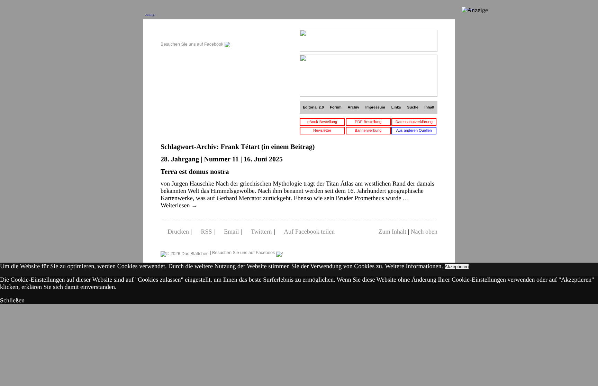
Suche (412, 107)
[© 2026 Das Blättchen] (185, 252)
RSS (206, 231)
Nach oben (424, 231)
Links (396, 107)
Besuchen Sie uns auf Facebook (193, 44)
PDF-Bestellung (368, 122)
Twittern (261, 231)
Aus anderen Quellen (414, 131)
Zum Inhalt (392, 231)
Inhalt (430, 107)
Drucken (178, 231)
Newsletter (322, 131)
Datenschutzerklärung (414, 122)
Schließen (12, 300)
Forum (335, 107)
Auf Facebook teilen (309, 231)
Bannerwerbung (368, 131)
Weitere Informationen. (414, 266)
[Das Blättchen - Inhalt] (195, 33)
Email (231, 231)
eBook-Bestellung (322, 122)
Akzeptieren (457, 266)
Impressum (375, 107)
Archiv (353, 107)
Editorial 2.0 (313, 107)
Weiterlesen (179, 205)
